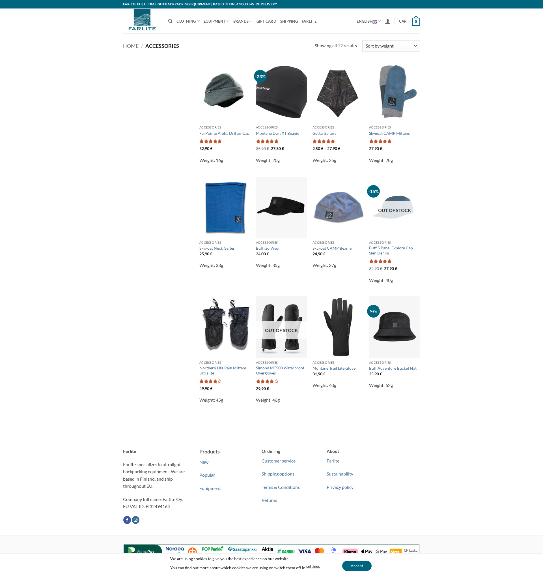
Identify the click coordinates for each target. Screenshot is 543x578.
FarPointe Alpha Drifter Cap (224, 133)
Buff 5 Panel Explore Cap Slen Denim (391, 250)
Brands (241, 21)
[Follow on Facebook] (127, 520)
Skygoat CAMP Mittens (389, 133)
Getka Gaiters (324, 133)
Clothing (186, 21)
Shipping (289, 21)
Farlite (309, 21)
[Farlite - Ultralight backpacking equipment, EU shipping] (141, 20)
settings (313, 566)
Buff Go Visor (268, 248)
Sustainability (340, 473)
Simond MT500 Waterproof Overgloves (280, 370)
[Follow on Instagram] (135, 520)
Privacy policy (340, 487)
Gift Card (266, 21)
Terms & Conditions (281, 487)
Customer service (279, 460)
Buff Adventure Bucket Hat (393, 368)
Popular (207, 475)
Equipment (214, 21)
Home (131, 46)
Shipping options (278, 473)
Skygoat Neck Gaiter (217, 248)
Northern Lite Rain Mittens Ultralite (223, 370)
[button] (388, 21)
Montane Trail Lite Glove (334, 368)
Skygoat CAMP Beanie (332, 248)
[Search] (170, 21)
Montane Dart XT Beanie (277, 133)
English (364, 21)
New (203, 461)
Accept (357, 565)
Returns (269, 500)
